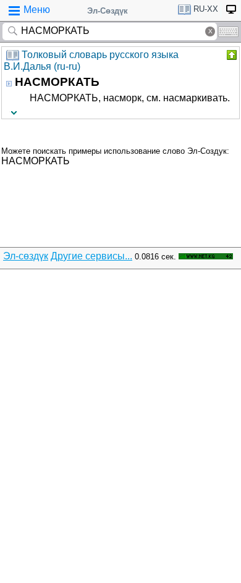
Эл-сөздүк (25, 256)
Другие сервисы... (91, 256)
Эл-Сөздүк (107, 10)
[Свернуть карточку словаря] (230, 55)
